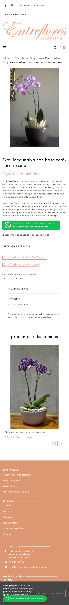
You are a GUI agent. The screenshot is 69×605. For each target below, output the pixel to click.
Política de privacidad (16, 491)
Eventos (8, 517)
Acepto (42, 593)
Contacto (8, 534)
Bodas (7, 511)
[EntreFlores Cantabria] (34, 30)
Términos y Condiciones (16, 246)
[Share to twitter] (16, 278)
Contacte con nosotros (31, 5)
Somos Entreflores (14, 528)
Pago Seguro (11, 480)
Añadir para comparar (23, 264)
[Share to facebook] (12, 278)
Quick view (61, 443)
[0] (61, 47)
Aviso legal (9, 486)
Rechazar (58, 593)
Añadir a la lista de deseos (27, 257)
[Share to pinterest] (21, 278)
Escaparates (10, 522)
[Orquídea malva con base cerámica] (34, 387)
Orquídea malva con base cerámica (25, 432)
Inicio (6, 58)
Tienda (20, 58)
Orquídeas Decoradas (45, 58)
